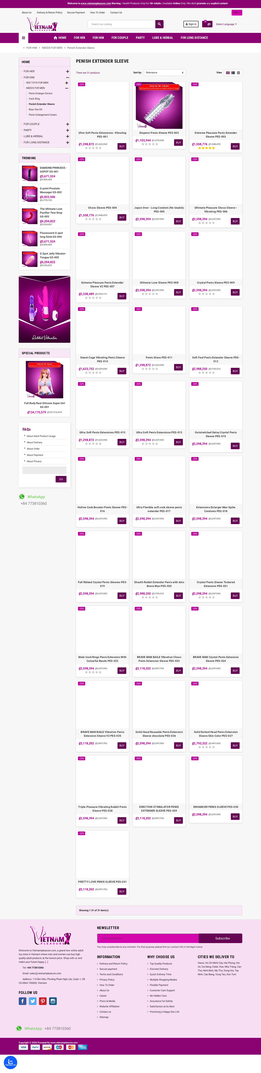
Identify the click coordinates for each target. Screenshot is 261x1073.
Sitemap (104, 1017)
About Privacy (34, 461)
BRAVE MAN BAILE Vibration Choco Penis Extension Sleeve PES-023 (159, 659)
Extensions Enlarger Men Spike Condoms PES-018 (215, 509)
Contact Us (116, 12)
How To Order (97, 12)
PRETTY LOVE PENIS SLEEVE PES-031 (102, 881)
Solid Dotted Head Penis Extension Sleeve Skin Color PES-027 (216, 733)
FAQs (27, 429)
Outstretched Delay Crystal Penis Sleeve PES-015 (216, 434)
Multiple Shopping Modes (163, 979)
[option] (44, 387)
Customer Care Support (162, 990)
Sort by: (137, 72)
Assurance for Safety (161, 1001)
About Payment (35, 455)
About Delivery (34, 442)
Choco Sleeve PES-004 (102, 207)
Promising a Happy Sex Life (164, 1011)
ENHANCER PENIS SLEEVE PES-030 (215, 806)
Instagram (53, 1001)
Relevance (151, 72)
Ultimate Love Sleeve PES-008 (159, 282)
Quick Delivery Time (160, 974)
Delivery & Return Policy (49, 12)
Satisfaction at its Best (162, 1006)
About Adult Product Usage (41, 436)
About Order (33, 448)
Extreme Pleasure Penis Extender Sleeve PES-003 (216, 134)
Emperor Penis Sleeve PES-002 (159, 132)
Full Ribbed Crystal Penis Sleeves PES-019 (102, 584)
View (219, 72)
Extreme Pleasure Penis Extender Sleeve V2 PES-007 (102, 284)
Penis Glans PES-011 (159, 357)
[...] (46, 961)
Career (103, 995)
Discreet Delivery (159, 969)
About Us (26, 12)
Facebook (22, 1001)
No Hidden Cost (158, 995)
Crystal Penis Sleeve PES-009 (216, 282)
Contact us (105, 1011)
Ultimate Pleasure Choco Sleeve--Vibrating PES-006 (216, 209)
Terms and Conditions (111, 974)
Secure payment (108, 969)
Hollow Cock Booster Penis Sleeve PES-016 (102, 509)
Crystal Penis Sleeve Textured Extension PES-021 (216, 584)
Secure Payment (76, 12)
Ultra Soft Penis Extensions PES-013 (102, 432)
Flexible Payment (159, 985)
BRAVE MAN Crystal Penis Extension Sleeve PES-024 (216, 659)
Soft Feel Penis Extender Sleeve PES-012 (216, 359)
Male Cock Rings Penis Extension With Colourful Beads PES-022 (102, 659)
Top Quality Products (161, 963)
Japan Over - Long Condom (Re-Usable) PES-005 (159, 209)
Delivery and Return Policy (113, 963)
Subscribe (222, 938)
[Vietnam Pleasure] (43, 24)
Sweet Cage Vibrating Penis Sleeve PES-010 (102, 359)
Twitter (32, 1001)
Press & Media (107, 1001)
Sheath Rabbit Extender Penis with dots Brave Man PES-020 (159, 584)
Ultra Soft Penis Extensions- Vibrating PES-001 (102, 134)
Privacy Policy (107, 979)
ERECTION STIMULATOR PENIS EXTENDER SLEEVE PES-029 (159, 808)
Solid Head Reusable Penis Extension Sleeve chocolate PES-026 (159, 733)
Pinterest (43, 1001)
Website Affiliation (109, 1006)
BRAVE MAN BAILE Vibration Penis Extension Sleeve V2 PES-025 (102, 733)
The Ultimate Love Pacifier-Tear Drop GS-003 (51, 212)
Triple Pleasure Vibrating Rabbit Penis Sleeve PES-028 (102, 808)
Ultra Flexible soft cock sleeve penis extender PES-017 (159, 509)
